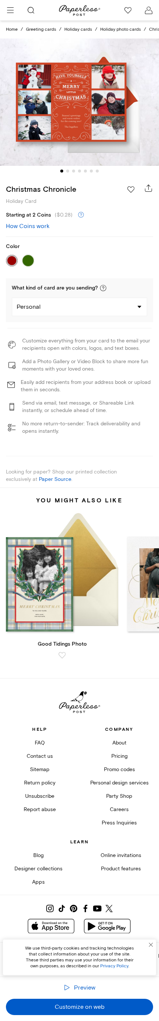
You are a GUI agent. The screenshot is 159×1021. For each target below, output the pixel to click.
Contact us (40, 756)
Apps (38, 882)
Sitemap (40, 769)
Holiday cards (78, 29)
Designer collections (38, 869)
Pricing (119, 756)
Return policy (39, 783)
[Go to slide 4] (79, 171)
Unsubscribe (39, 796)
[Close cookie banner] (150, 944)
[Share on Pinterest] (73, 908)
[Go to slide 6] (91, 171)
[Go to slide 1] (61, 171)
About (119, 743)
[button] (103, 288)
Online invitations (121, 855)
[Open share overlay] (148, 188)
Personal (29, 307)
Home (12, 29)
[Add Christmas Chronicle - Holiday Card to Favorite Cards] (130, 189)
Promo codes (119, 769)
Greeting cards (41, 29)
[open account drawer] (148, 10)
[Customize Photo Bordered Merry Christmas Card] (79, 102)
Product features (121, 869)
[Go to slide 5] (85, 171)
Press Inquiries (119, 823)
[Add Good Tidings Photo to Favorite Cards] (62, 655)
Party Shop (119, 796)
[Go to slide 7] (97, 171)
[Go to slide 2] (67, 171)
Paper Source (55, 479)
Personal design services (119, 783)
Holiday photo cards (120, 29)
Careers (119, 809)
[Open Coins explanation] (81, 215)
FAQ (40, 743)
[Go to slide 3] (73, 171)
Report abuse (40, 809)
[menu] (10, 10)
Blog (38, 855)
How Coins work (28, 226)
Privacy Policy (114, 966)
